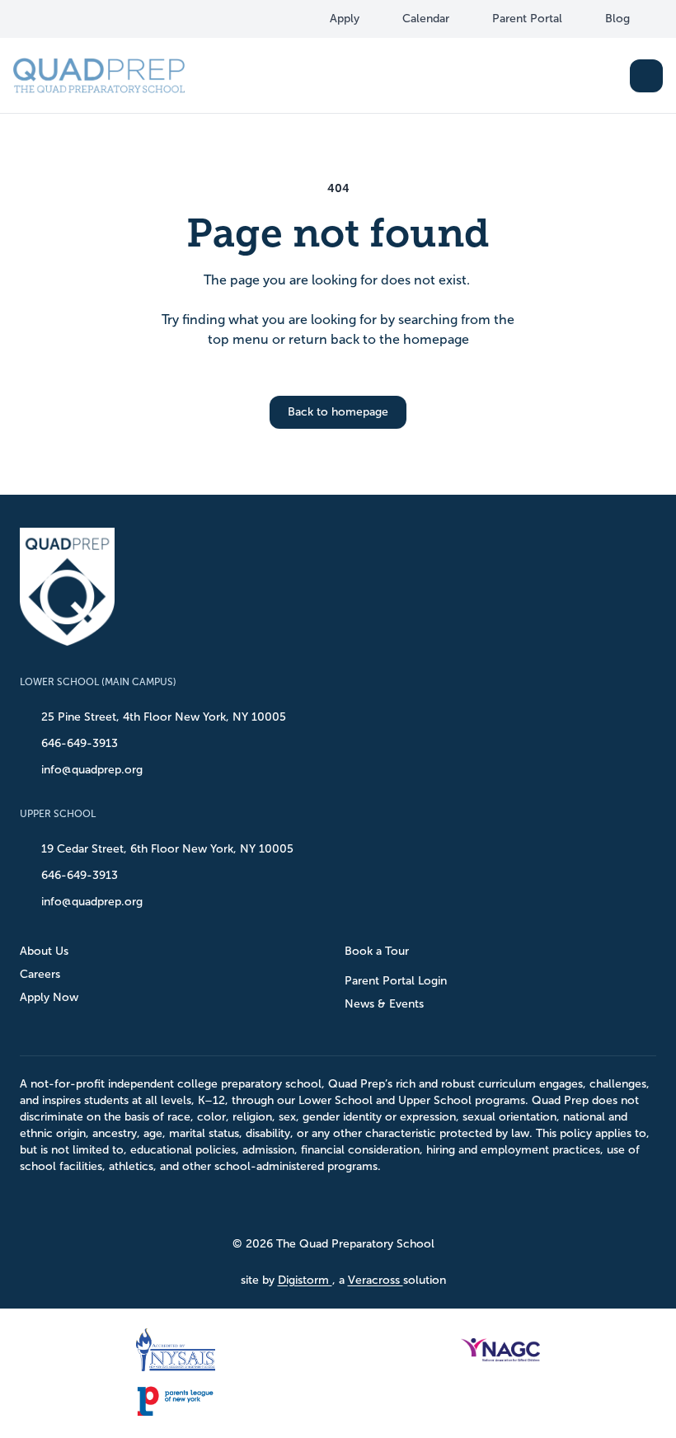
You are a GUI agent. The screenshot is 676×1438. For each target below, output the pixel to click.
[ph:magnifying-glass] (606, 75)
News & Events (384, 1004)
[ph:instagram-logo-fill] (80, 19)
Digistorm (305, 1280)
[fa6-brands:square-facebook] (48, 19)
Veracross (375, 1280)
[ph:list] (646, 75)
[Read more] (48, 19)
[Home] (99, 75)
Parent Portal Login (396, 981)
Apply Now (49, 997)
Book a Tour (377, 951)
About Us (44, 951)
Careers (40, 974)
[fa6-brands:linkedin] (111, 19)
